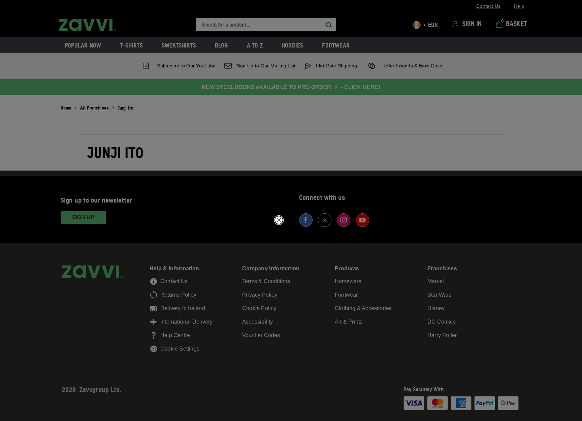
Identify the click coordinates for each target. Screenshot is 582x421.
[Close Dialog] (279, 220)
